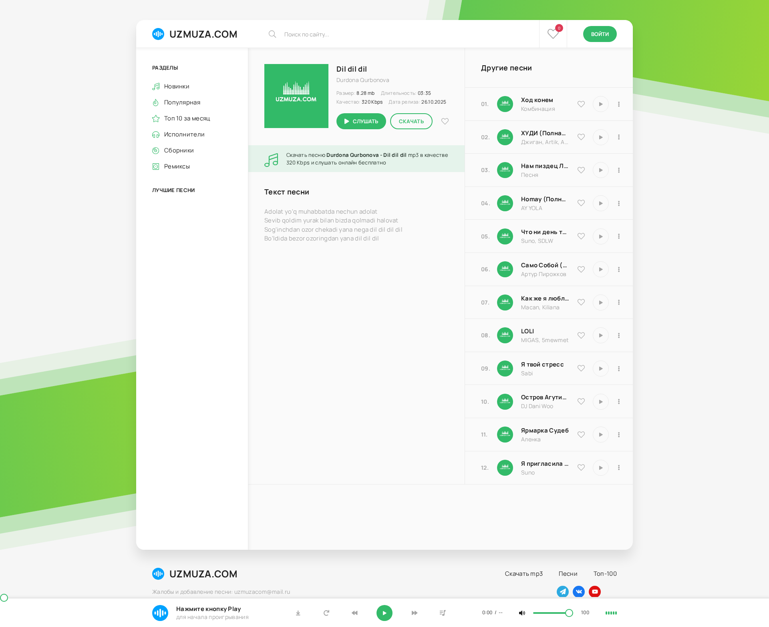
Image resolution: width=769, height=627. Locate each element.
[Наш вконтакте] (579, 592)
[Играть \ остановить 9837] (601, 137)
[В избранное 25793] (581, 236)
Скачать (411, 121)
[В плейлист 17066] (619, 468)
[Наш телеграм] (563, 592)
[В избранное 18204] (581, 269)
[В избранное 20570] (581, 335)
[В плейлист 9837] (619, 137)
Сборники (179, 150)
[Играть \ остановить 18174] (601, 170)
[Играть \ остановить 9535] (601, 104)
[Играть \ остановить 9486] (601, 302)
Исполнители (184, 134)
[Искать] (272, 34)
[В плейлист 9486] (619, 302)
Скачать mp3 (524, 573)
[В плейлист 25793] (619, 236)
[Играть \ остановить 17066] (601, 468)
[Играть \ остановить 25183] (601, 435)
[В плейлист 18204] (619, 269)
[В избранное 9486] (581, 302)
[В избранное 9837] (581, 137)
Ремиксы (177, 166)
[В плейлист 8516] (619, 402)
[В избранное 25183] (581, 434)
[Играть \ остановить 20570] (601, 335)
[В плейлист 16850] (619, 369)
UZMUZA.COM (203, 33)
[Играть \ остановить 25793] (601, 236)
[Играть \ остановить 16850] (601, 369)
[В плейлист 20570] (619, 335)
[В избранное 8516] (581, 401)
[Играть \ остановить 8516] (601, 402)
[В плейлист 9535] (619, 104)
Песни (568, 573)
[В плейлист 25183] (619, 435)
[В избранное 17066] (581, 467)
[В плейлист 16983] (619, 203)
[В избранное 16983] (581, 203)
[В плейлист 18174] (619, 170)
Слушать (365, 121)
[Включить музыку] (384, 613)
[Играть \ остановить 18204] (601, 269)
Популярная (182, 102)
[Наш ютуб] (595, 592)
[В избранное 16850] (581, 368)
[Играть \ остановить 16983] (601, 203)
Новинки (176, 86)
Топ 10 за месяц (187, 118)
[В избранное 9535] (581, 104)
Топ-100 (605, 573)
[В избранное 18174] (581, 170)
